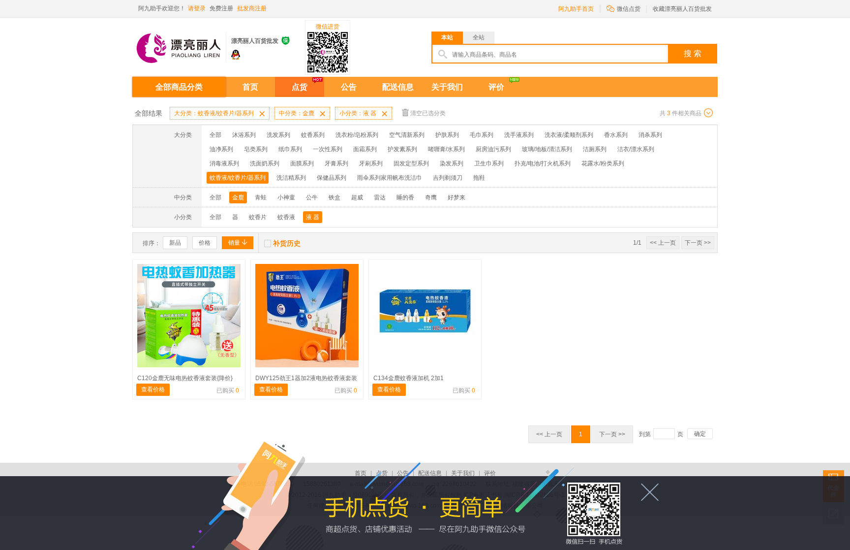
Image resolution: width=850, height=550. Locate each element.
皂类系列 (256, 149)
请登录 (197, 8)
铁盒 (334, 197)
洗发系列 (278, 134)
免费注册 (221, 8)
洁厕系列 (595, 149)
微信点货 (623, 8)
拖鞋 (479, 177)
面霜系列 (365, 149)
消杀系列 (650, 134)
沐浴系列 (244, 134)
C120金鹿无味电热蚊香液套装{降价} (185, 378)
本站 (447, 37)
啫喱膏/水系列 (446, 149)
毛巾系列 (481, 134)
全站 (479, 37)
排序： (151, 243)
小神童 (286, 197)
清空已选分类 (428, 113)
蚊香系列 (313, 134)
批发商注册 (252, 8)
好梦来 (456, 197)
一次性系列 (327, 149)
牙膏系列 (336, 163)
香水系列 (616, 134)
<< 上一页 (663, 242)
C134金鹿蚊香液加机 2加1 (408, 378)
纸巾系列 (290, 149)
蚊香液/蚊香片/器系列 (238, 177)
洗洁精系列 (291, 177)
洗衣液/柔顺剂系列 (569, 134)
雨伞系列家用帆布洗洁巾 (389, 177)
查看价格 (153, 389)
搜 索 (692, 53)
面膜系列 (302, 163)
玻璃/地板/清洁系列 (547, 149)
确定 (700, 433)
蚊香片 (258, 217)
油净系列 (221, 149)
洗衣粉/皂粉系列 (356, 134)
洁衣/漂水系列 (635, 149)
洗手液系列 (519, 134)
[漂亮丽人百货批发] (179, 43)
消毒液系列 (224, 163)
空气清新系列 (407, 134)
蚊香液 (286, 217)
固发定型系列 (411, 163)
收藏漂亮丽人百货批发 (682, 8)
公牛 (312, 197)
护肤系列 (447, 134)
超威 (357, 197)
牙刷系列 (371, 163)
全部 (215, 134)
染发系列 (451, 163)
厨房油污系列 (493, 149)
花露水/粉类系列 (602, 163)
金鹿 (238, 197)
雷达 (380, 197)
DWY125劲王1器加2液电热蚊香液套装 (306, 378)
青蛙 (261, 197)
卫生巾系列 (489, 163)
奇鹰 (431, 197)
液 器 (312, 217)
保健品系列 (331, 177)
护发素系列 (402, 149)
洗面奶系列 (264, 163)
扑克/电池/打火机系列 (543, 163)
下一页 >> (698, 242)
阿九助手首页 (576, 8)
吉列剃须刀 (447, 177)
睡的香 (405, 197)
